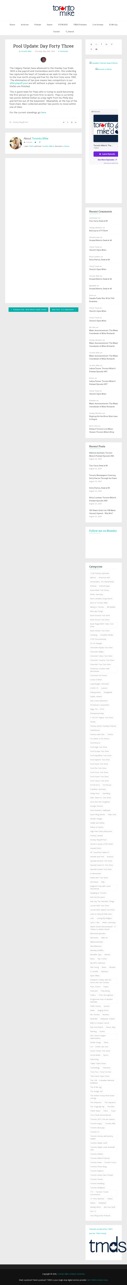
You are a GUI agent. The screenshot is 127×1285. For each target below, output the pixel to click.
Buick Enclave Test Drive (100, 615)
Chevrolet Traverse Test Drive (102, 660)
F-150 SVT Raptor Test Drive (101, 717)
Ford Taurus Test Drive (99, 781)
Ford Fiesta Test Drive (99, 764)
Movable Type (96, 954)
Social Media (95, 1055)
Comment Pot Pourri (98, 675)
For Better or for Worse (99, 738)
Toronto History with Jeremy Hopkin (101, 1137)
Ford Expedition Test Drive (100, 755)
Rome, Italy (110, 1027)
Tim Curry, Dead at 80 (98, 221)
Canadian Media (106, 635)
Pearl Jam (94, 991)
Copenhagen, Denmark (99, 684)
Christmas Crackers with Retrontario (100, 669)
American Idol (104, 577)
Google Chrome (96, 806)
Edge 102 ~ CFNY (97, 709)
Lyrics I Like (94, 922)
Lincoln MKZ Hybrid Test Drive (102, 910)
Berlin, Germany (96, 594)
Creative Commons (77, 1274)
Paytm (106, 986)
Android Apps (104, 586)
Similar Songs (95, 1042)
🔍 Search (69, 31)
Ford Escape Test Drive (99, 751)
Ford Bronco (95, 743)
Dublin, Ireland (96, 696)
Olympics (104, 971)
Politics (93, 995)
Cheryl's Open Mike (97, 250)
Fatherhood (95, 730)
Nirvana (112, 967)
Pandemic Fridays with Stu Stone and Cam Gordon (100, 981)
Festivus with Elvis (97, 734)
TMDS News (95, 1111)
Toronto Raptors (97, 1171)
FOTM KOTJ (95, 785)
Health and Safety (97, 823)
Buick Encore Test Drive (99, 619)
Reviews (105, 1014)
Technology (95, 1067)
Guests (49, 24)
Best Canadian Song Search (101, 598)
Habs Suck (112, 814)
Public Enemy (95, 1006)
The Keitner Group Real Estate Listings (102, 1096)
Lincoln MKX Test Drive (99, 905)
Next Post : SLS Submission (63, 309)
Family (92, 722)
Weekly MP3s (95, 1207)
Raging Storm (103, 1010)
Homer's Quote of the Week (101, 844)
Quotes (107, 1006)
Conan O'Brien (96, 679)
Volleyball (102, 1203)
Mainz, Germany (108, 922)
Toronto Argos (96, 1123)
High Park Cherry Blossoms (101, 831)
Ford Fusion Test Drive (99, 776)
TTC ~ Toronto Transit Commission (99, 1193)
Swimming (94, 1059)
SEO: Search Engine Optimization (98, 1036)
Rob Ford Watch (96, 1027)
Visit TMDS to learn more (97, 1280)
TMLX (105, 1111)
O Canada (94, 971)
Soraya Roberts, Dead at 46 (100, 240)
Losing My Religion (104, 918)
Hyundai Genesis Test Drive (101, 861)
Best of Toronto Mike (99, 603)
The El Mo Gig (95, 1087)
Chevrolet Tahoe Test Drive (101, 656)
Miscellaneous (96, 946)
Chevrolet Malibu (97, 652)
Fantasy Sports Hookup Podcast (103, 726)
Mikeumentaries (96, 942)
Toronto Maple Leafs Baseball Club (102, 1148)
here (43, 112)
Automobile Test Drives (99, 590)
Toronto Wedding (97, 1183)
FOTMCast (107, 785)
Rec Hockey (95, 1014)
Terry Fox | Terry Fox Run (100, 1072)
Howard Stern (95, 848)
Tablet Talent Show (98, 1063)
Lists (92, 918)
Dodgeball (108, 692)
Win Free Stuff (109, 1207)
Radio (92, 1010)
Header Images (96, 819)
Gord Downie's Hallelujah (100, 810)
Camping (93, 635)
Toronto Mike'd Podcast (100, 1158)
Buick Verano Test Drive (100, 630)
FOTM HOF (63, 24)
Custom (104, 688)
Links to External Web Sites (101, 914)
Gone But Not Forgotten (100, 802)
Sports (105, 1055)
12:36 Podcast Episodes (99, 573)
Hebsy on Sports (96, 827)
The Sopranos (110, 1102)
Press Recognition (106, 995)
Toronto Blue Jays (97, 1127)
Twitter (110, 1198)
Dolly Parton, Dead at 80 (99, 259)
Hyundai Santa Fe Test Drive (101, 865)
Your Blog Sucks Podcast (100, 1215)
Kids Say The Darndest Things (102, 901)
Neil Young (94, 967)
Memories (94, 937)
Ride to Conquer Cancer (99, 1023)
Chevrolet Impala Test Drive (101, 647)
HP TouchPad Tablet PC (100, 852)
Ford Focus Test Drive (99, 772)
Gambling (106, 793)
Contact (56, 31)
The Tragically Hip (97, 1106)
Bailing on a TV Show (98, 230)
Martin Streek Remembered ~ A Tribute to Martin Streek (103, 927)
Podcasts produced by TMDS (101, 1229)
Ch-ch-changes (96, 643)
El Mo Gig (113, 24)
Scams (102, 1031)
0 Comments (63, 51)
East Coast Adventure (99, 701)
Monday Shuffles (97, 950)
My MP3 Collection (97, 963)
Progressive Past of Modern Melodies (101, 1000)
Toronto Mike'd (48, 146)
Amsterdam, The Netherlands (102, 582)
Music (92, 959)
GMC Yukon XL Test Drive (100, 797)
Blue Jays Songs (96, 611)
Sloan (106, 1042)
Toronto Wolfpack (97, 1187)
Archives (25, 24)
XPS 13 (93, 1211)
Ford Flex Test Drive (98, 768)
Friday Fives (95, 793)
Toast (113, 1111)
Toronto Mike (26, 51)
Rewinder (94, 1019)
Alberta (93, 577)
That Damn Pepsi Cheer (99, 1076)
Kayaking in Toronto (98, 893)
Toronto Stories (96, 1179)
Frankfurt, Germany (98, 789)
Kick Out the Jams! (97, 897)
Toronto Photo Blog (98, 1166)
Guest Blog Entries (97, 814)
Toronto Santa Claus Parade (101, 1175)
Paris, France (95, 986)
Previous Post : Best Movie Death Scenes (30, 309)
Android (93, 586)
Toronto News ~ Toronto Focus (103, 1162)
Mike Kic (104, 937)
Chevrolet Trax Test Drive (100, 664)
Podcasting (105, 991)
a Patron (65, 146)
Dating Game (95, 692)
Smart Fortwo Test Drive (100, 1051)
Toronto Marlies (96, 1154)
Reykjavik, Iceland (107, 1019)
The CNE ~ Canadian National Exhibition (102, 1081)
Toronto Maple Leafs (98, 1143)
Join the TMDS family (97, 1233)
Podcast (37, 24)
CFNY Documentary (98, 639)
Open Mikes (95, 975)
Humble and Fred (97, 856)
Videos (92, 1203)
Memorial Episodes (98, 933)
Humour (110, 856)
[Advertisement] (108, 89)
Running (93, 1031)
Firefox (110, 734)
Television (106, 1067)
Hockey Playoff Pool (20, 122)
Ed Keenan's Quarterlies (99, 705)
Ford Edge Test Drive (98, 747)
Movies (107, 954)
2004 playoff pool (19, 83)
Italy (103, 882)
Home (12, 24)
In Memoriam (95, 873)
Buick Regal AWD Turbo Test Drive (101, 625)
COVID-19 (94, 688)
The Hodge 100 (96, 1091)
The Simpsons (96, 1102)
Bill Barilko (111, 607)
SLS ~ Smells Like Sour (99, 1046)
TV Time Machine (97, 1198)
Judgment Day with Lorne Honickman (100, 887)
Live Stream (98, 24)
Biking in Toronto (97, 607)
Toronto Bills (110, 1123)
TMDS (31, 146)
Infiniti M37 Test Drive (99, 877)
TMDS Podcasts (80, 24)
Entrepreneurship (97, 713)
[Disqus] (43, 196)
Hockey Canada (96, 835)
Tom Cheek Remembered (100, 1115)
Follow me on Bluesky (103, 530)
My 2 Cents (102, 959)
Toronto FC (94, 1132)
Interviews (94, 882)
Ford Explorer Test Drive (100, 760)
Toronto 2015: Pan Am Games (102, 1119)
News (104, 967)
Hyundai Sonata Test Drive (101, 869)
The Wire (110, 1106)
